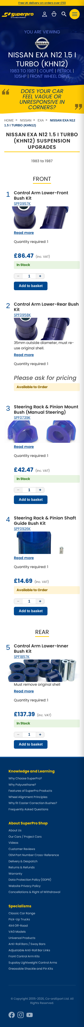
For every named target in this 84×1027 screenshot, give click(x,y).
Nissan (25, 120)
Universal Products (22, 938)
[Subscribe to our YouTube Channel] (29, 1015)
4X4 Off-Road (18, 925)
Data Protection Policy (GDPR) (30, 880)
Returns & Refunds (22, 867)
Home (9, 120)
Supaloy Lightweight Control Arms (33, 962)
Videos (13, 843)
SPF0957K (22, 203)
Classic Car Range (22, 913)
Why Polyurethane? (22, 785)
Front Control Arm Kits (24, 956)
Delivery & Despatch (23, 861)
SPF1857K (22, 656)
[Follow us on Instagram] (20, 1015)
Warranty (15, 873)
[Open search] (64, 14)
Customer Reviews (22, 849)
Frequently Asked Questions (28, 809)
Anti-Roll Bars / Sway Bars (27, 944)
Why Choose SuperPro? (25, 778)
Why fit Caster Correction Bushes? (33, 803)
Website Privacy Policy (25, 886)
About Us (15, 830)
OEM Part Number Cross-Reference (34, 855)
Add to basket (31, 286)
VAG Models (17, 932)
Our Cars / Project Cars (25, 837)
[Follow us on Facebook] (12, 1015)
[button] (74, 14)
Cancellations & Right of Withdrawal (34, 892)
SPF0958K (22, 315)
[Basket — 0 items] (54, 14)
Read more (24, 232)
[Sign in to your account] (44, 14)
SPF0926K (22, 528)
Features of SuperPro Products (30, 791)
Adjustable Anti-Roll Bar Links (29, 950)
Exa (41, 120)
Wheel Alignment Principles (28, 797)
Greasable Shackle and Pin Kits (31, 968)
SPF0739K (22, 417)
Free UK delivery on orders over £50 (42, 3)
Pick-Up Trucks (19, 919)
